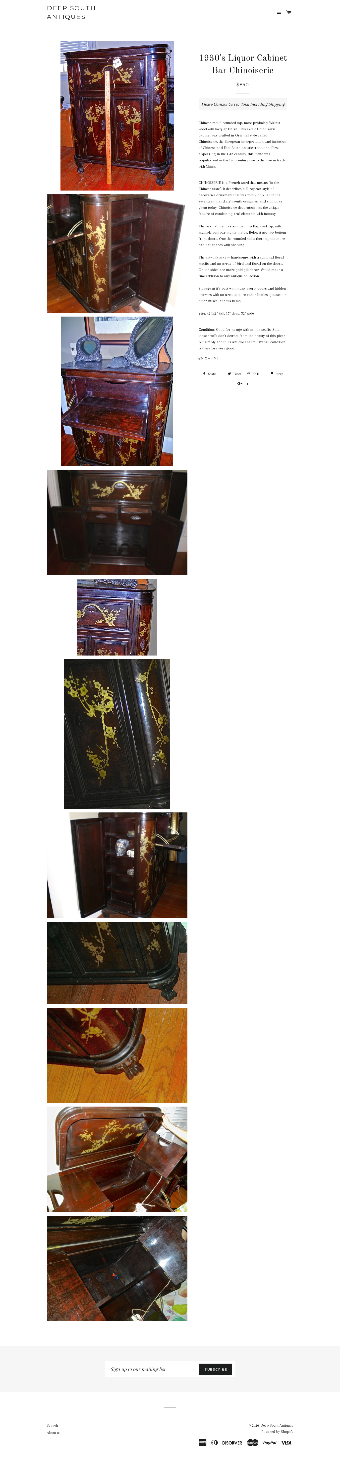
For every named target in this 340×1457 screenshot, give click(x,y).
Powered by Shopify (277, 1431)
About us (53, 1432)
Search (52, 1425)
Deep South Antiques (71, 12)
